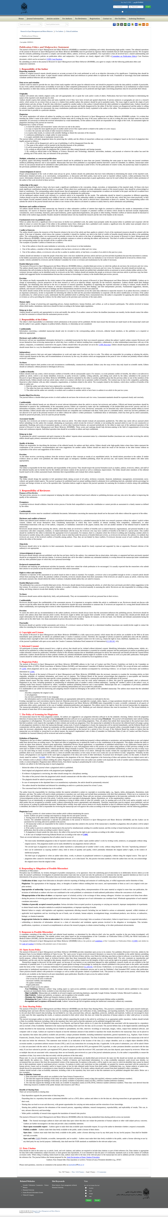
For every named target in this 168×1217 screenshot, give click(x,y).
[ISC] (140, 24)
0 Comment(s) (101, 1172)
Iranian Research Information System (33, 1192)
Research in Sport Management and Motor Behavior (46, 1211)
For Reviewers (81, 18)
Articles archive (53, 18)
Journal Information (35, 18)
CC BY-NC (111, 641)
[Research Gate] (118, 24)
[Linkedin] (129, 24)
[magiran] (132, 24)
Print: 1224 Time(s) (78, 1172)
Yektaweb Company (28, 1195)
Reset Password (142, 12)
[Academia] (121, 24)
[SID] (136, 24)
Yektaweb (37, 1212)
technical (74, 1185)
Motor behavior (56, 1185)
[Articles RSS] (147, 24)
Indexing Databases (137, 18)
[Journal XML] (143, 24)
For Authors (67, 18)
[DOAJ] (125, 24)
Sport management (66, 1185)
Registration (95, 18)
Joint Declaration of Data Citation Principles (83, 1157)
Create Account (131, 12)
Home (21, 18)
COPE (32, 672)
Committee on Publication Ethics (124, 56)
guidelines (99, 941)
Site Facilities (120, 18)
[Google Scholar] (114, 24)
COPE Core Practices (54, 59)
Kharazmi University (28, 1190)
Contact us (107, 18)
